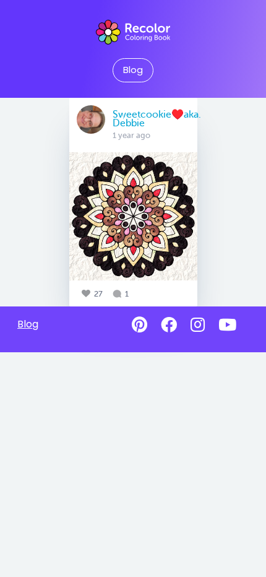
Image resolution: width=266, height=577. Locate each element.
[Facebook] (169, 325)
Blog (133, 70)
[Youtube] (227, 325)
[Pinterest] (139, 325)
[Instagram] (198, 325)
